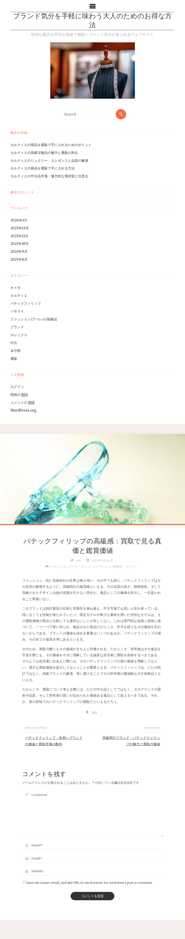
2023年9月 (19, 251)
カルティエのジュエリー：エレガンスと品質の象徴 (49, 160)
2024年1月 (18, 220)
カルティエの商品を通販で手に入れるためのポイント (51, 145)
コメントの (22, 402)
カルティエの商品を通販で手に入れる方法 (42, 168)
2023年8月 (19, 259)
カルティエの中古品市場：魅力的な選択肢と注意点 (49, 176)
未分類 (15, 351)
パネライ (17, 311)
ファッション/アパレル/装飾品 (33, 319)
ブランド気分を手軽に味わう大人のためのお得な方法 (92, 21)
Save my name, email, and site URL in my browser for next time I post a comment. (90, 883)
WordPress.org (23, 410)
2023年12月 (19, 228)
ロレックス (18, 335)
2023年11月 (19, 236)
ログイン (17, 387)
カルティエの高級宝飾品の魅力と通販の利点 (44, 152)
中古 (13, 343)
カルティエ (18, 295)
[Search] (121, 114)
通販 (13, 358)
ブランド (17, 327)
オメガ (15, 287)
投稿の (19, 394)
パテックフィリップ (25, 303)
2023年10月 (19, 244)
